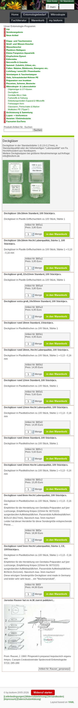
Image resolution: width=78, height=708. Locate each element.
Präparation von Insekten (18, 80)
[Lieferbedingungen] (14, 696)
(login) (52, 7)
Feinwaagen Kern (16, 103)
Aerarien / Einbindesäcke (18, 118)
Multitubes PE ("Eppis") (18, 109)
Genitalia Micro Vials (17, 95)
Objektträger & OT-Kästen (20, 89)
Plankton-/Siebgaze (16, 50)
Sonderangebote (14, 32)
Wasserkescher (13, 47)
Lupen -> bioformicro (16, 115)
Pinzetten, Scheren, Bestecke (20, 83)
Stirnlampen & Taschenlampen (21, 74)
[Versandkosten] (55, 696)
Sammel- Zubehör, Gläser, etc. (21, 65)
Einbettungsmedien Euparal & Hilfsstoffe (26, 101)
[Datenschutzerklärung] (29, 699)
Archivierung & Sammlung (19, 112)
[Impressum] (10, 699)
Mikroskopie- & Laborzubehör (21, 86)
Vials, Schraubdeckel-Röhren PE (22, 77)
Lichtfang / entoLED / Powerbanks (23, 71)
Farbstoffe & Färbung (18, 98)
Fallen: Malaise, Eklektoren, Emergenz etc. (27, 68)
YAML (71, 702)
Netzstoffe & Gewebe (16, 62)
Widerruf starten (43, 692)
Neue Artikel (12, 35)
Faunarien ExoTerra (16, 121)
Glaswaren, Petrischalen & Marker (24, 106)
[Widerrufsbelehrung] (36, 696)
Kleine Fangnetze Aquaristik (20, 53)
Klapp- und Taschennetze (19, 41)
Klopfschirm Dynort (16, 56)
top (8, 29)
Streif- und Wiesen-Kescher (20, 44)
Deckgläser (13, 92)
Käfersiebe (11, 59)
